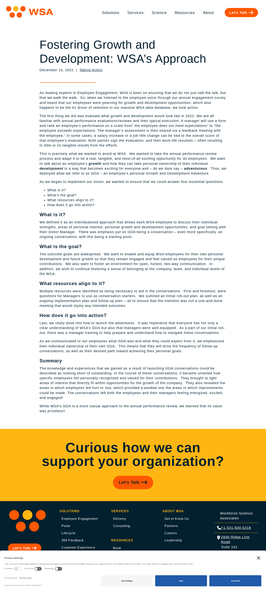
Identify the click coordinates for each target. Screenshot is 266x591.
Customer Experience (78, 547)
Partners (171, 526)
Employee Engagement (80, 518)
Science (159, 13)
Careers (171, 533)
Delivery (119, 518)
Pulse (66, 526)
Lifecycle (69, 533)
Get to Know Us (177, 518)
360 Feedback (73, 540)
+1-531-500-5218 (236, 528)
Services (135, 13)
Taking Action (91, 70)
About (208, 13)
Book (117, 548)
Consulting (121, 526)
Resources (185, 13)
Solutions (110, 13)
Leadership (173, 540)
